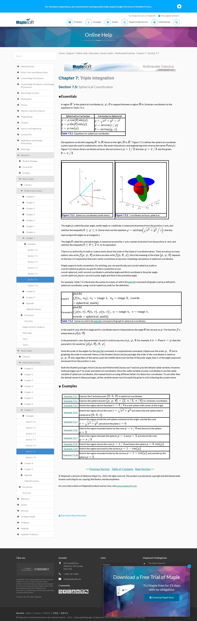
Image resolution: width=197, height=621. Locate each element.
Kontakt (63, 557)
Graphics (25, 122)
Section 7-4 (32, 273)
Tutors (25, 345)
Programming (26, 116)
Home (62, 53)
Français (37, 613)
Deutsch (46, 613)
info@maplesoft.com (72, 579)
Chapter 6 (30, 232)
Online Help (82, 53)
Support (70, 53)
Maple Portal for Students (33, 327)
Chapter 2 (30, 208)
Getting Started (27, 66)
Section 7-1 (32, 256)
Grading (25, 173)
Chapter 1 (30, 202)
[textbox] (71, 104)
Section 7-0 (32, 250)
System (24, 505)
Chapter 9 (30, 297)
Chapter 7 (30, 238)
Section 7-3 (32, 267)
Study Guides (28, 179)
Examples (32, 244)
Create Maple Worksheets (32, 78)
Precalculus (29, 315)
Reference (25, 499)
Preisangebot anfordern (170, 16)
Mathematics (26, 99)
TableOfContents (33, 309)
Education (25, 155)
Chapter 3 (30, 214)
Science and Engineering (31, 128)
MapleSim (25, 528)
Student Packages (30, 161)
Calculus (28, 185)
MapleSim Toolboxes (29, 534)
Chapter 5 (30, 226)
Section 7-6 (32, 285)
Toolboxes (25, 522)
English (28, 613)
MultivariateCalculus (33, 190)
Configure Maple (28, 516)
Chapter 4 (30, 220)
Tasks (25, 339)
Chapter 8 (30, 291)
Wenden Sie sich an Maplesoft (143, 16)
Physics (24, 105)
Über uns (20, 557)
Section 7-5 (32, 279)
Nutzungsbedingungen (83, 617)
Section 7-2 (32, 262)
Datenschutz (99, 617)
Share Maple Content (30, 93)
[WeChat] (86, 592)
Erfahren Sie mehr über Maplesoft (28, 597)
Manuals (24, 510)
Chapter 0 (30, 196)
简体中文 (64, 613)
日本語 (55, 613)
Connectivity (26, 134)
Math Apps (25, 149)
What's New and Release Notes (34, 72)
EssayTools (27, 167)
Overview (28, 321)
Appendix (30, 303)
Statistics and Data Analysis (33, 111)
